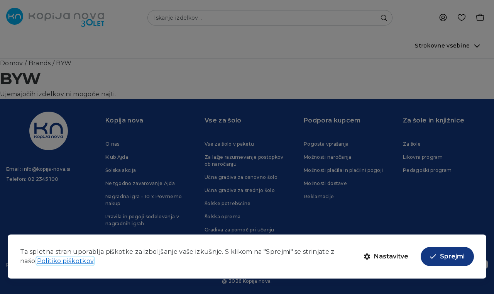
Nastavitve (391, 256)
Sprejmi (452, 256)
